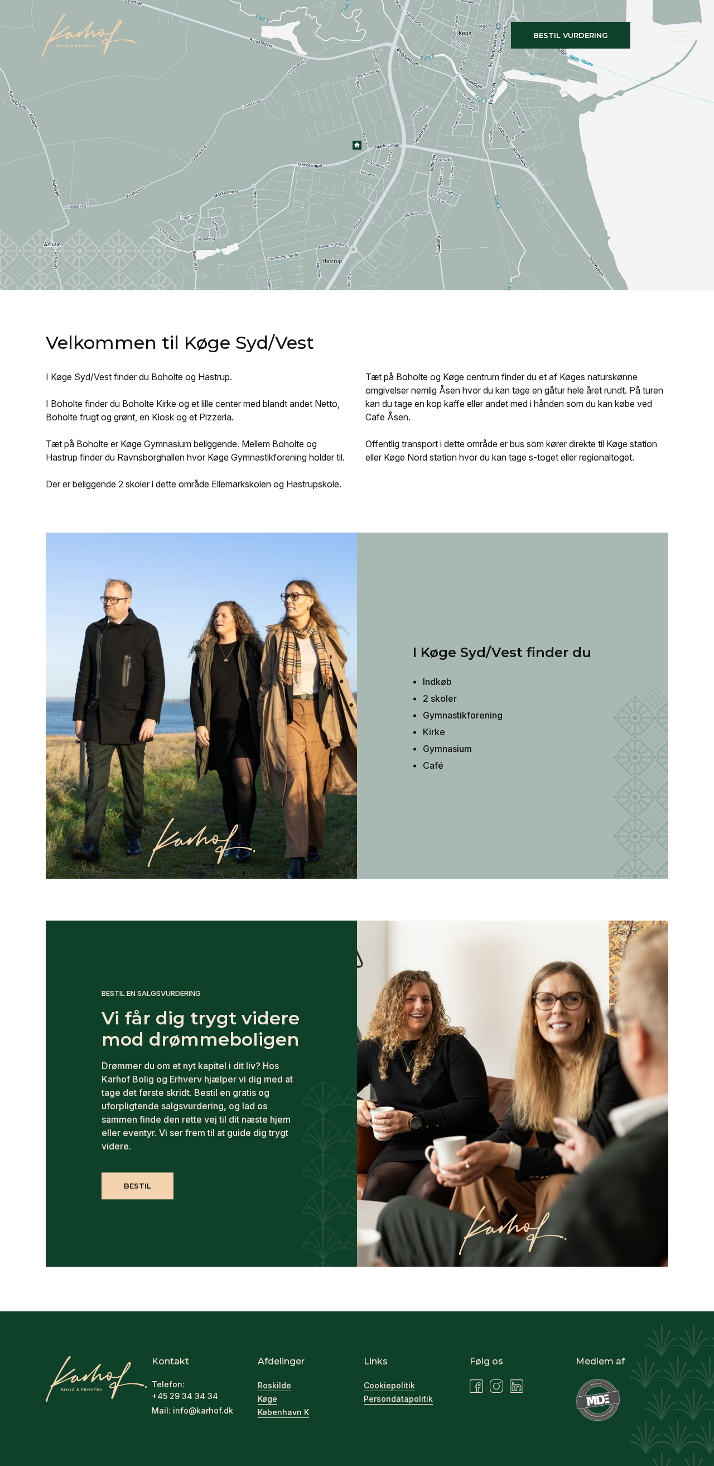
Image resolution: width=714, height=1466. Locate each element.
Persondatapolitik (398, 1398)
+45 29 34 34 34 (185, 1396)
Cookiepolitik (389, 1385)
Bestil (137, 1185)
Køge (267, 1398)
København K (283, 1412)
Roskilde (274, 1385)
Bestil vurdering (570, 35)
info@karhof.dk (203, 1410)
